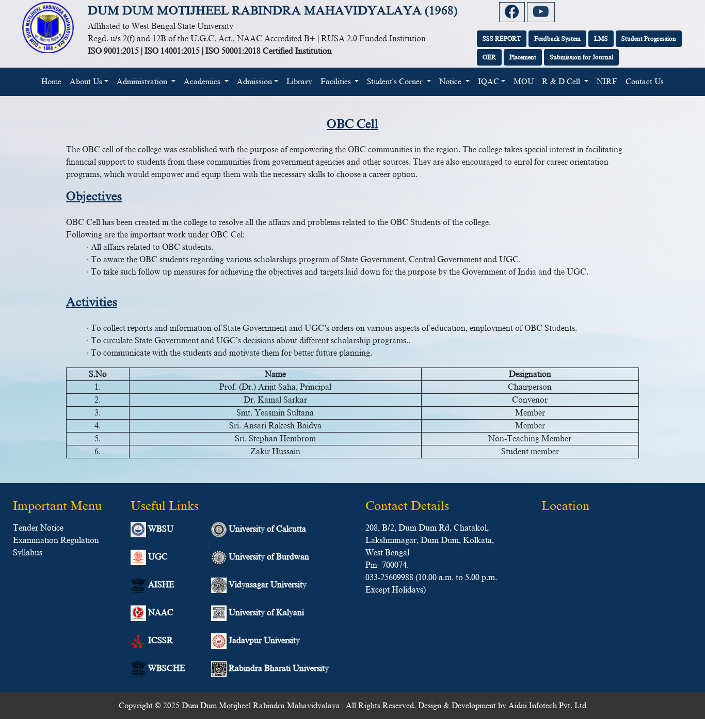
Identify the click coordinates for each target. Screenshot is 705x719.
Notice (451, 81)
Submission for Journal (581, 57)
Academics (203, 81)
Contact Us (645, 81)
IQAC (488, 81)
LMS (601, 38)
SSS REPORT (502, 38)
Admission (254, 81)
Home (53, 81)
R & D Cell (562, 81)
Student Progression (648, 38)
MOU (524, 81)
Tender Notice (38, 528)
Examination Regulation (56, 540)
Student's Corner (396, 81)
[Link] (512, 12)
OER (489, 57)
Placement (522, 57)
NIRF (607, 81)
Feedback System (557, 38)
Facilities (337, 81)
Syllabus (27, 552)
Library (299, 81)
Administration (143, 81)
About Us (86, 81)
